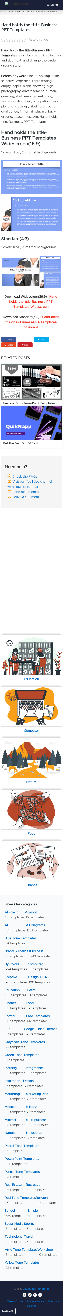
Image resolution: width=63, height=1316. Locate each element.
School (16, 1213)
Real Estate (15, 1187)
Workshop (47, 1252)
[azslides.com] (17, 4)
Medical (15, 1109)
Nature (15, 1135)
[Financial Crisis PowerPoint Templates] (31, 382)
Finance (15, 1005)
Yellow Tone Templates (22, 1265)
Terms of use (15, 1301)
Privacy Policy (35, 1301)
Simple (37, 1213)
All (15, 927)
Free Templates (38, 1018)
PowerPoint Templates (22, 1161)
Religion (46, 1200)
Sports (34, 1226)
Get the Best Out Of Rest (20, 443)
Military (36, 1109)
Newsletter (35, 1135)
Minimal (15, 1122)
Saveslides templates (36, 1288)
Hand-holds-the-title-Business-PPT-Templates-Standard (32, 322)
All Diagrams (37, 927)
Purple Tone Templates (22, 1174)
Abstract (14, 914)
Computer (38, 966)
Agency (35, 914)
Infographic (36, 1070)
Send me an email (25, 492)
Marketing (15, 1096)
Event (37, 992)
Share (9, 339)
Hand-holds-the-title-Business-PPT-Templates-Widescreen (33, 302)
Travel (34, 1239)
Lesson (33, 1083)
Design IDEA (39, 979)
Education (15, 992)
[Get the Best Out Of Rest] (31, 423)
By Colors (16, 966)
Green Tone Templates (22, 1057)
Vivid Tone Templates (21, 1252)
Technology (14, 1239)
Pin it (26, 345)
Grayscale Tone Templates (25, 1044)
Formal (15, 1018)
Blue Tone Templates (21, 940)
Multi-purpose (37, 1122)
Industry (15, 1070)
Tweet (43, 339)
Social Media (14, 1226)
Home (3, 11)
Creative (16, 979)
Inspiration (13, 1083)
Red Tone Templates (20, 1200)
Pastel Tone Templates (22, 1148)
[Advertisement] (32, 532)
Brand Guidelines (17, 953)
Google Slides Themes (40, 1031)
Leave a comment (25, 497)
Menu (54, 5)
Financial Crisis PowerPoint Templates (29, 403)
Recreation (36, 1187)
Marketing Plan (37, 1096)
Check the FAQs (24, 476)
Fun (14, 1031)
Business (41, 953)
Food (36, 1005)
